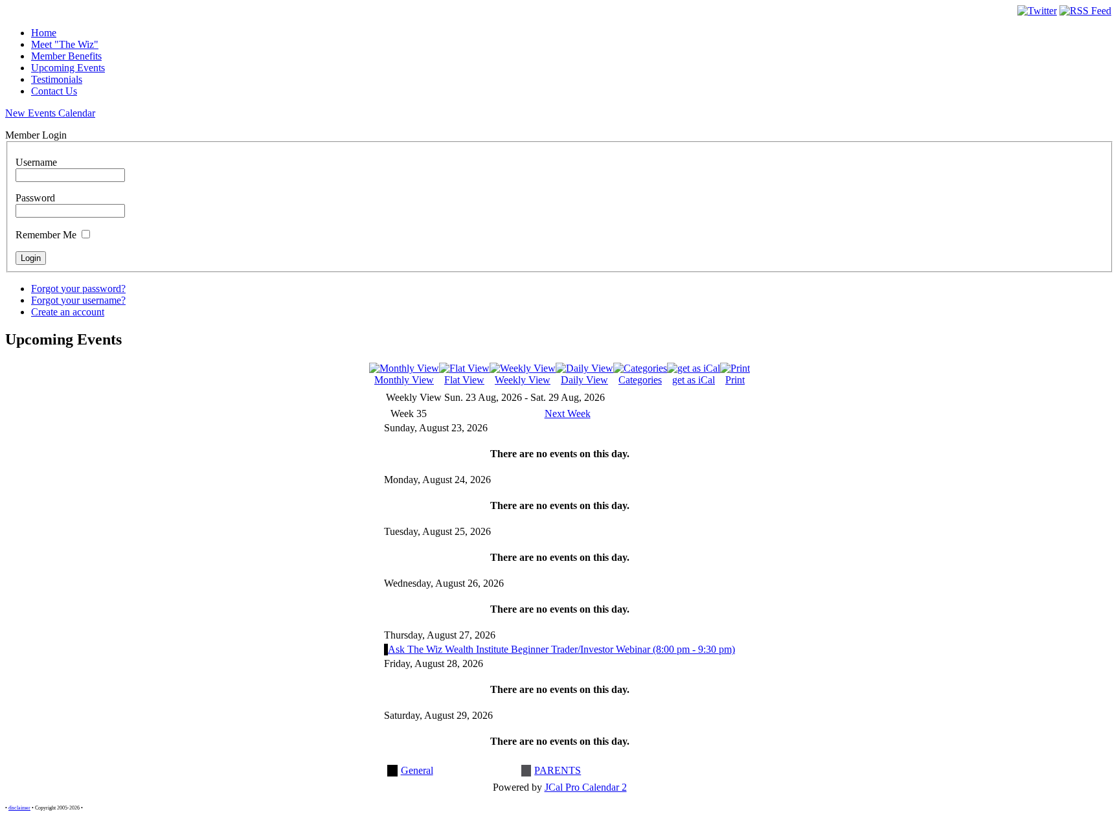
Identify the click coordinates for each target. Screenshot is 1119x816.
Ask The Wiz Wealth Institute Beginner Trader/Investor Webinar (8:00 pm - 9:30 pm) (561, 649)
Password (35, 197)
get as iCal (693, 379)
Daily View (584, 379)
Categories (640, 379)
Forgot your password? (78, 288)
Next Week (568, 413)
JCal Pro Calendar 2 (586, 787)
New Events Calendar (50, 113)
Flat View (464, 379)
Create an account (67, 311)
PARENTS (557, 770)
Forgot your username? (78, 300)
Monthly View (404, 379)
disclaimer (19, 808)
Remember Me (46, 234)
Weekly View (522, 379)
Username (36, 162)
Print (735, 379)
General (417, 770)
